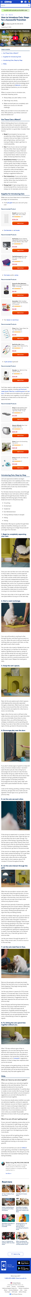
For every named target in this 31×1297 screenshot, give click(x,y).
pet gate (9, 203)
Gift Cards (14, 1292)
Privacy (14, 1286)
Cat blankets (8, 230)
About (5, 1290)
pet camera (8, 362)
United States (17, 1283)
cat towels (16, 230)
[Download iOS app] (23, 1263)
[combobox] (15, 5)
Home (2, 14)
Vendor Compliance (24, 1288)
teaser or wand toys (13, 320)
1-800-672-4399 (10, 1278)
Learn (25, 1290)
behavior (18, 85)
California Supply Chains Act (9, 1288)
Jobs (21, 1290)
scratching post (20, 391)
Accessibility (20, 1286)
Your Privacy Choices (16, 1294)
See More (9, 1173)
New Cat (11, 14)
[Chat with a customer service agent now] (21, 1)
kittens (24, 1148)
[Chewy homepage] (8, 2)
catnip (16, 275)
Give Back (7, 1292)
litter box (12, 391)
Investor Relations (13, 1290)
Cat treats (7, 275)
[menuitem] (9, 53)
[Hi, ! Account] (26, 2)
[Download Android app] (23, 1268)
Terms (8, 1286)
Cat (6, 14)
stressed (16, 1058)
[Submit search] (28, 5)
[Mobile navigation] (1, 2)
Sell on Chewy (22, 1292)
